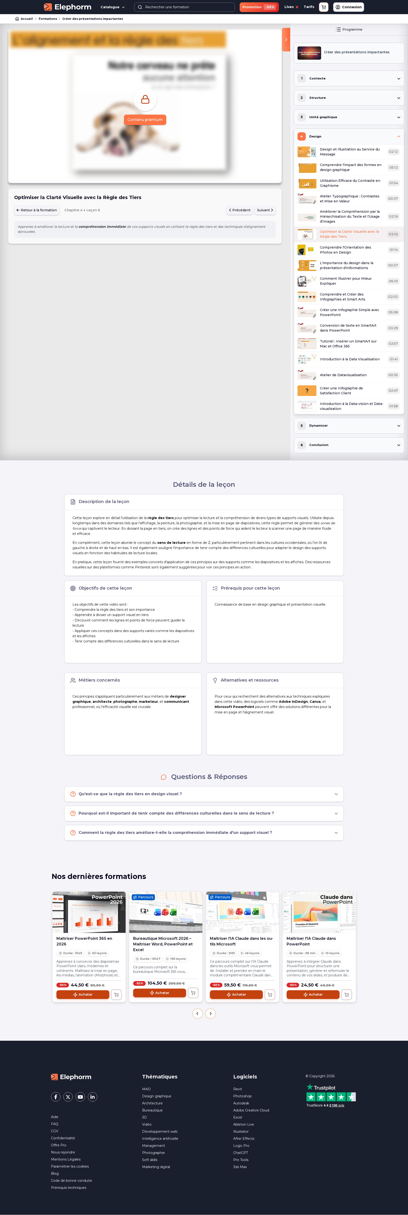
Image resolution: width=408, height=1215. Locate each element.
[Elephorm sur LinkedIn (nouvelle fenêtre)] (92, 1097)
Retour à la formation (38, 210)
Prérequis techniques (68, 1188)
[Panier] (323, 7)
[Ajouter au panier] (116, 995)
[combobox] (184, 7)
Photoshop (242, 1096)
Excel (237, 1117)
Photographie (153, 1153)
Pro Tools (240, 1160)
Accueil (27, 19)
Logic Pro (241, 1146)
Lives (290, 7)
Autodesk (241, 1103)
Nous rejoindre (63, 1152)
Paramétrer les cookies (70, 1166)
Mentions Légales (66, 1159)
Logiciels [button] (245, 1077)
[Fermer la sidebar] (286, 39)
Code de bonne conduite (71, 1180)
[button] (197, 1013)
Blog (55, 1173)
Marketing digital (156, 1167)
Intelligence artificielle (160, 1138)
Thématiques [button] (160, 1077)
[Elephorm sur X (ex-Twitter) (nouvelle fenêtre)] (68, 1097)
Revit (237, 1089)
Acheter (86, 994)
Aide (54, 1117)
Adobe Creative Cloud (251, 1110)
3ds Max (240, 1167)
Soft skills (149, 1160)
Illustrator (241, 1131)
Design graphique (156, 1096)
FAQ (54, 1124)
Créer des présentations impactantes (92, 19)
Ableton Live (243, 1124)
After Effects (243, 1138)
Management (153, 1146)
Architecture (152, 1103)
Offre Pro (58, 1145)
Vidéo (147, 1124)
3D (144, 1117)
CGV (54, 1131)
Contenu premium (145, 119)
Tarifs (309, 7)
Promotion (258, 7)
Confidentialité (63, 1138)
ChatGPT (240, 1153)
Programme (352, 29)
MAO (146, 1089)
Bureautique (152, 1110)
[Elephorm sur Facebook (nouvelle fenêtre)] (55, 1097)
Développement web (160, 1131)
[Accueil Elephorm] (71, 1077)
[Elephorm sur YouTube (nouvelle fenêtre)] (80, 1097)
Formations (48, 19)
